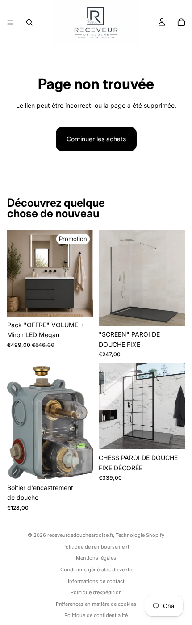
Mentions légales (96, 558)
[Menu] (10, 22)
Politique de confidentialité (96, 615)
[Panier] (181, 22)
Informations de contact (96, 581)
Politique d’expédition (96, 592)
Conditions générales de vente (96, 569)
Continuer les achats (96, 139)
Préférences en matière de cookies (96, 604)
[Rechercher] (29, 22)
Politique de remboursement (96, 547)
